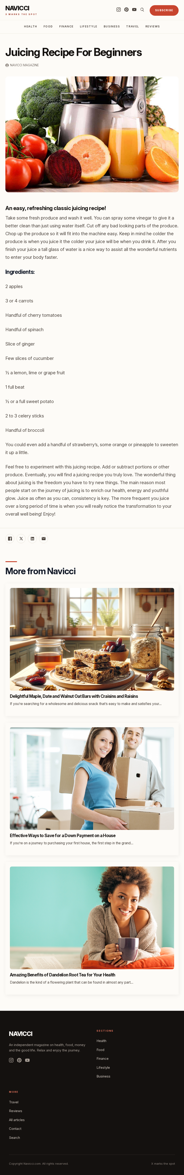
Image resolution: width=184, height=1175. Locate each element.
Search (14, 1137)
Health (30, 26)
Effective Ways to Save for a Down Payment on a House (62, 835)
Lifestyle (88, 26)
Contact (15, 1128)
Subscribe (164, 10)
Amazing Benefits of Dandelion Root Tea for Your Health (62, 975)
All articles (17, 1120)
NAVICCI (20, 1034)
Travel (132, 26)
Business (112, 26)
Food (48, 26)
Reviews (152, 26)
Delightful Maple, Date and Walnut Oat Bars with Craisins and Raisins (74, 696)
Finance (66, 26)
